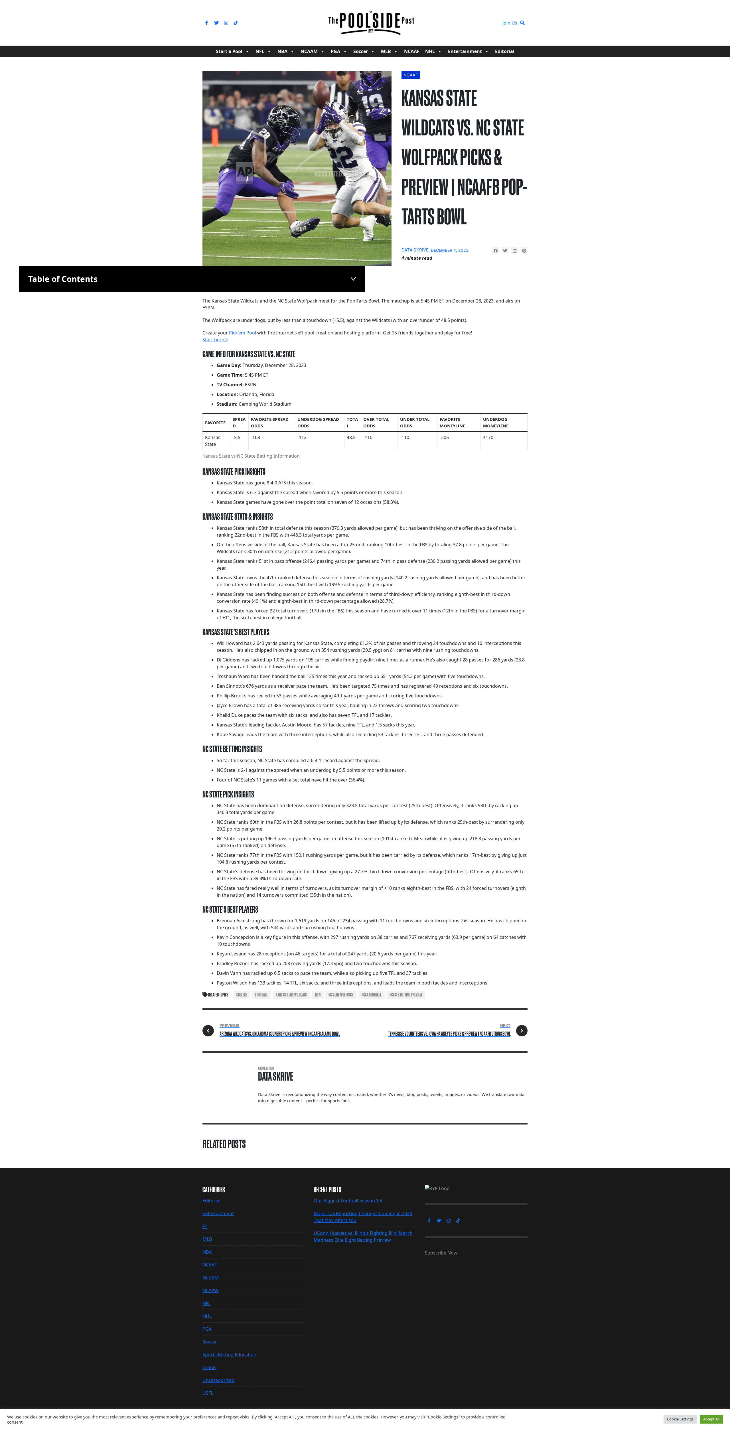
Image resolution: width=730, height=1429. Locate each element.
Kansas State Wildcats (291, 995)
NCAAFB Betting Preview (406, 995)
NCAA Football (372, 995)
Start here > (215, 339)
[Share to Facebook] (495, 250)
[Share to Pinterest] (524, 250)
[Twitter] (216, 23)
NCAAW (210, 1290)
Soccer (360, 51)
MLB (386, 51)
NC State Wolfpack (341, 995)
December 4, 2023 (450, 250)
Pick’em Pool (242, 333)
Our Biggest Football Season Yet (348, 1200)
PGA (335, 51)
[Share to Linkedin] (514, 250)
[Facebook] (206, 23)
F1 (204, 1226)
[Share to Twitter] (505, 250)
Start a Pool (229, 51)
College (241, 995)
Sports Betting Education (229, 1354)
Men (318, 995)
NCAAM (309, 51)
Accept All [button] (711, 1419)
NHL (430, 51)
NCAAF (411, 51)
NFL (260, 51)
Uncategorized (218, 1380)
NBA (282, 51)
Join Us (509, 23)
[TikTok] (236, 23)
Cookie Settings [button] (680, 1419)
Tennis (209, 1367)
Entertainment (465, 51)
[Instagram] (226, 23)
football (261, 995)
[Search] (522, 23)
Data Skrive (415, 250)
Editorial (504, 51)
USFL (207, 1393)
